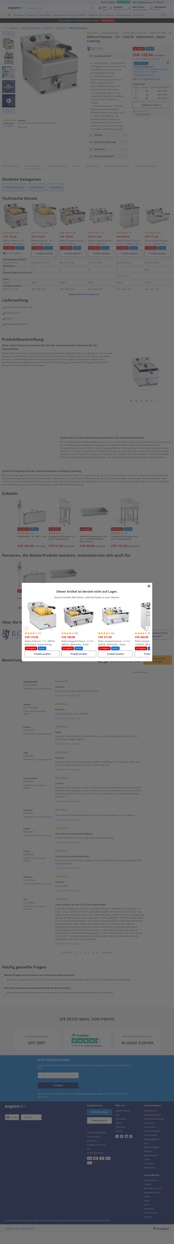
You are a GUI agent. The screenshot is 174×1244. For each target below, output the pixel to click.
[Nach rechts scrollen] (148, 628)
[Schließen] (149, 586)
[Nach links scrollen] (26, 628)
